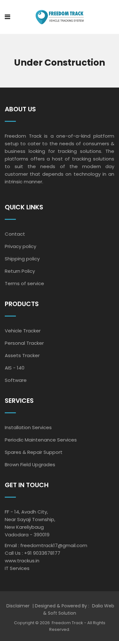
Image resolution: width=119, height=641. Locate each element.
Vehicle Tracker (23, 330)
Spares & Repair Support (34, 452)
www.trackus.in (22, 560)
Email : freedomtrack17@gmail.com (46, 545)
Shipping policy (22, 258)
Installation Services (28, 427)
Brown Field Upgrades (30, 464)
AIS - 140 (14, 367)
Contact (15, 234)
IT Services (17, 568)
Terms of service (24, 283)
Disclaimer (18, 606)
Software (16, 380)
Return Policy (20, 271)
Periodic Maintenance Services (41, 439)
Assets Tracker (22, 355)
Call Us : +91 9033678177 (32, 553)
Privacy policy (20, 246)
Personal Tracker (24, 343)
